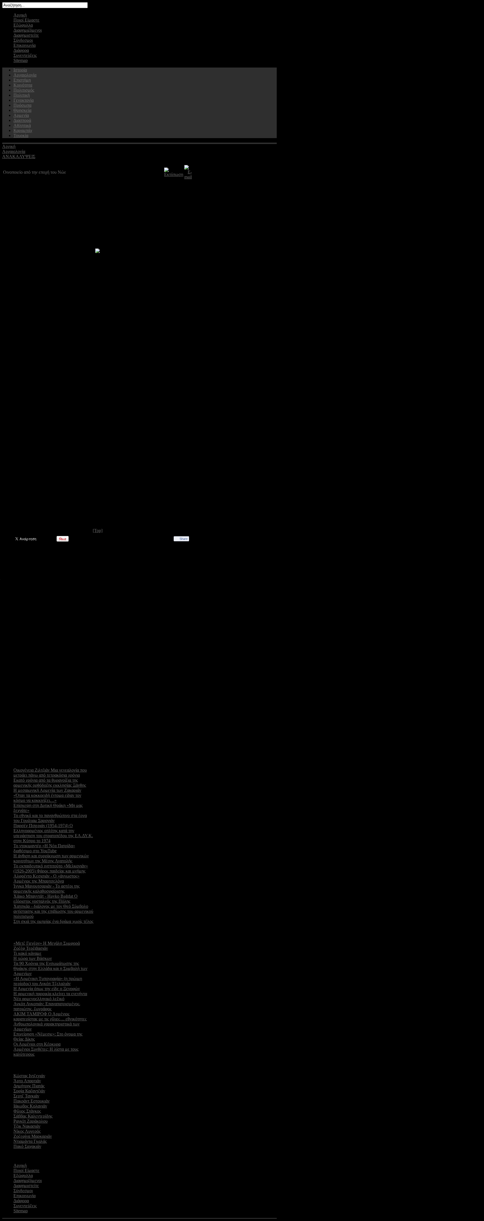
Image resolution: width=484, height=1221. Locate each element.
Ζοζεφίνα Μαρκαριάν (32, 1136)
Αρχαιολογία (13, 151)
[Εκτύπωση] (173, 174)
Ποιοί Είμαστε (26, 20)
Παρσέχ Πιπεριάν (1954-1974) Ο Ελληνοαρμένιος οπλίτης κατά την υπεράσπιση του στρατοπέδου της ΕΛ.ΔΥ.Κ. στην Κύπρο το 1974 (53, 833)
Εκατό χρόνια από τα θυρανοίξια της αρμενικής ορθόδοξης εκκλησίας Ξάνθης (49, 783)
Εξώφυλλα (23, 25)
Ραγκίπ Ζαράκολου (30, 1121)
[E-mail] (188, 177)
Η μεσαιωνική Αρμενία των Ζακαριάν (47, 790)
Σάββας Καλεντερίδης (32, 1116)
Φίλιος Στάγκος (27, 1111)
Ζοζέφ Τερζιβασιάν (30, 948)
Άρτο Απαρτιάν (27, 1080)
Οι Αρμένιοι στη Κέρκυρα (37, 1044)
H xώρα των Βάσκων (32, 958)
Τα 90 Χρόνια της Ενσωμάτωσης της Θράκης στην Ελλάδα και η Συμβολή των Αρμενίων (50, 968)
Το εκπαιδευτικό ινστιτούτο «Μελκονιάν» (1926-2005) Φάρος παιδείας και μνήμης (50, 868)
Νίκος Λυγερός (27, 1131)
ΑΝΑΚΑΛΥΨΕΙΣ (18, 156)
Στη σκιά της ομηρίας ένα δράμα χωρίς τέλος (53, 921)
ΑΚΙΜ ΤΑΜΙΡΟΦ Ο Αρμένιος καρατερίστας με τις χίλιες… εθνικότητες (50, 1016)
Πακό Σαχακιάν (27, 1146)
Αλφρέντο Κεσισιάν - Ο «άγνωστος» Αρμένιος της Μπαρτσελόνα (46, 878)
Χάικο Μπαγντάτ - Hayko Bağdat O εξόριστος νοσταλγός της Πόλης (45, 899)
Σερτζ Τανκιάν (26, 1096)
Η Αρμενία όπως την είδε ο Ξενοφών (46, 988)
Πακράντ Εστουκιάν (31, 1101)
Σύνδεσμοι (23, 40)
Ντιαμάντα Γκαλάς (30, 1141)
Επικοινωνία (24, 45)
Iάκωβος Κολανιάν (30, 1106)
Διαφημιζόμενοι (27, 30)
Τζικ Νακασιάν (26, 1126)
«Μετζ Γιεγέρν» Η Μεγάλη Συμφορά (46, 943)
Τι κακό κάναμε (27, 953)
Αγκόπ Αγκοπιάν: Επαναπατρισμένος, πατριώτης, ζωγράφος (46, 1006)
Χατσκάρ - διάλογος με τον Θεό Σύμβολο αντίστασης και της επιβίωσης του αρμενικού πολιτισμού (53, 911)
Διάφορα (21, 50)
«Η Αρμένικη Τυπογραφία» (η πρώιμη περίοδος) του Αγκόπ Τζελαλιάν (47, 981)
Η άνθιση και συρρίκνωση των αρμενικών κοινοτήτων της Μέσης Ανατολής (51, 858)
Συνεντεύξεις (25, 55)
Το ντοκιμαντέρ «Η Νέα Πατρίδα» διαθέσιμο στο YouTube (44, 848)
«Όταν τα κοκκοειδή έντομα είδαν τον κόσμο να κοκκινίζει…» (47, 798)
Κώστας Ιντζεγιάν (29, 1075)
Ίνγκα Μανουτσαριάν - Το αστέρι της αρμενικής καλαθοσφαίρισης (46, 888)
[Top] (98, 530)
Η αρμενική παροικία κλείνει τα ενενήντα (50, 993)
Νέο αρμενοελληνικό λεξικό (38, 998)
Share (184, 538)
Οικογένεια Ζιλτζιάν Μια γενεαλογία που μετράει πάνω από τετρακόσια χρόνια (50, 772)
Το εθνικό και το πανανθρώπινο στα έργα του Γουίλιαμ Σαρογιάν (50, 818)
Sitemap (20, 60)
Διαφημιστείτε (26, 35)
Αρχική (20, 15)
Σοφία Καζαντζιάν (29, 1090)
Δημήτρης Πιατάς (29, 1085)
